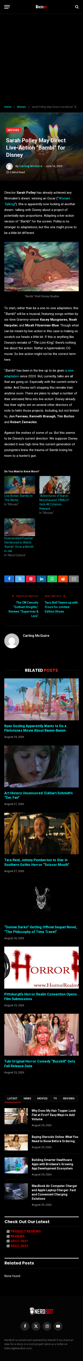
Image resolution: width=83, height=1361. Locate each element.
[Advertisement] (41, 59)
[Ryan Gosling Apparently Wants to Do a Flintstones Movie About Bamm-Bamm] (41, 699)
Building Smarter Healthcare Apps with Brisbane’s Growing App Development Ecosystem (52, 1164)
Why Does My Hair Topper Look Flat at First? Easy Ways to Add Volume (54, 1115)
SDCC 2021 (19, 1241)
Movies (13, 130)
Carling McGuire (31, 166)
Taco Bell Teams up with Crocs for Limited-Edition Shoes (61, 607)
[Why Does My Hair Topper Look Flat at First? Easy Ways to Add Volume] (16, 1116)
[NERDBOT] (42, 7)
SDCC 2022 (19, 1246)
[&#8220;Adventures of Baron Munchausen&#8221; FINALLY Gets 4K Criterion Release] (54, 485)
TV (55, 1098)
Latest (12, 1098)
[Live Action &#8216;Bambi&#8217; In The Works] (19, 485)
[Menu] (7, 7)
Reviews (69, 1098)
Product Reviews (26, 1231)
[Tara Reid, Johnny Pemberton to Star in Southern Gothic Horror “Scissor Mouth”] (41, 834)
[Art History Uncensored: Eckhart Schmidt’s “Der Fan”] (41, 766)
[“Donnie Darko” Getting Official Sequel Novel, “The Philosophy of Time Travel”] (41, 900)
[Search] (76, 7)
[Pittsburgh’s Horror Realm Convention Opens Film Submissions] (41, 968)
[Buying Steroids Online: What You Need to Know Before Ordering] (16, 1142)
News (27, 1098)
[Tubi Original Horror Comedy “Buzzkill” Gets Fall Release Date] (41, 1035)
